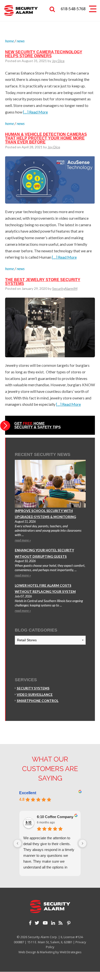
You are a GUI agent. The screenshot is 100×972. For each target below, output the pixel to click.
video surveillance (35, 695)
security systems (33, 688)
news (21, 40)
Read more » (23, 540)
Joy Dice (58, 61)
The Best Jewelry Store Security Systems (42, 282)
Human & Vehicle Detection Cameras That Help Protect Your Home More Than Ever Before (46, 138)
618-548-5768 (73, 8)
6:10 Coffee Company (55, 817)
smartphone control (37, 701)
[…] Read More (35, 112)
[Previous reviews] (17, 843)
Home (9, 40)
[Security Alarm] (21, 10)
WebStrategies (71, 952)
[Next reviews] (82, 843)
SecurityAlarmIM (64, 288)
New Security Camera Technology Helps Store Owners (43, 54)
